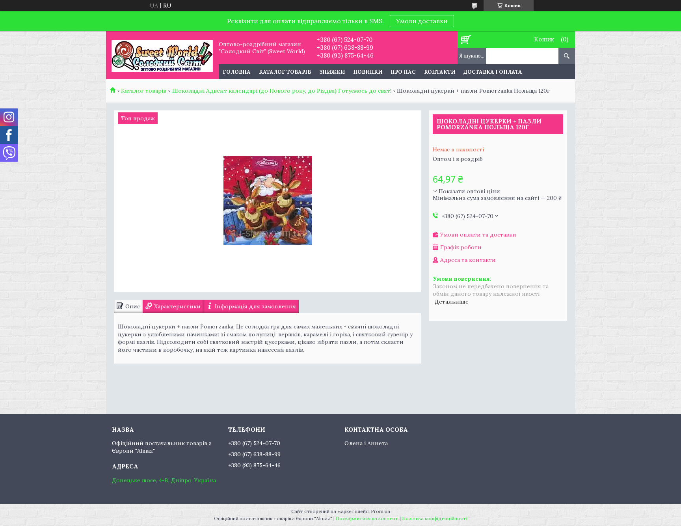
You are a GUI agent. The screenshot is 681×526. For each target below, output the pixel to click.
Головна (237, 72)
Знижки (332, 72)
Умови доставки (422, 21)
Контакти (439, 72)
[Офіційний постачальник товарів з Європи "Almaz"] (162, 55)
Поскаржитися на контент (367, 518)
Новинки (367, 72)
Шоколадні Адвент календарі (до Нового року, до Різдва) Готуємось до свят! (281, 90)
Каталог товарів (285, 72)
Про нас (403, 72)
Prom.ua (380, 511)
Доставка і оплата (492, 72)
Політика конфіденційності (434, 518)
